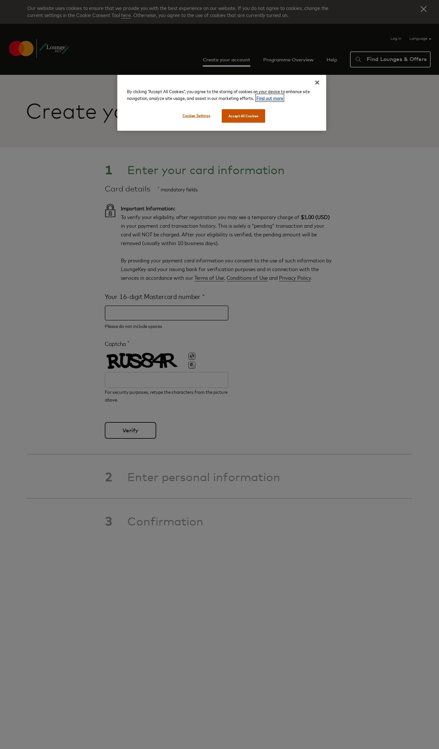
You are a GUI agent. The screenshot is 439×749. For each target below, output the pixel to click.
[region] (221, 103)
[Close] (317, 82)
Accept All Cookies (243, 115)
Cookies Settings (196, 115)
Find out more (269, 98)
